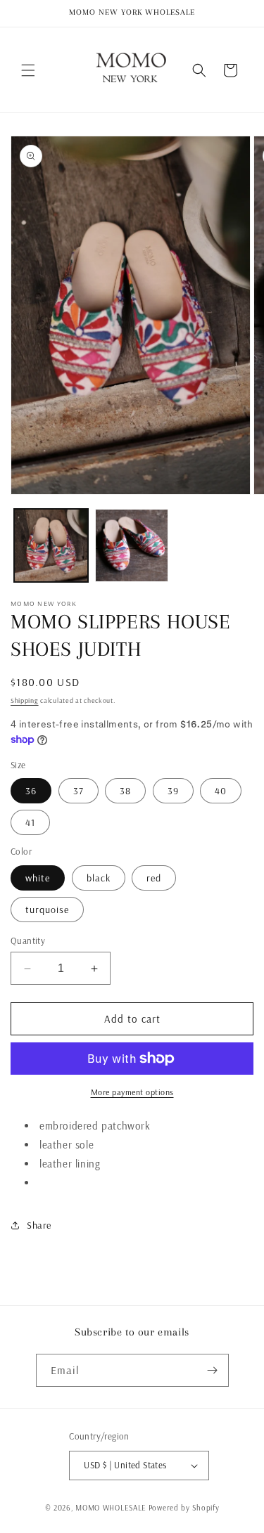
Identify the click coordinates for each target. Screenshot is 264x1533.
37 (78, 790)
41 (30, 822)
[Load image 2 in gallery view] (132, 546)
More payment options (132, 1092)
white (37, 878)
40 (221, 790)
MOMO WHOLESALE (110, 1508)
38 (125, 790)
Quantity (28, 940)
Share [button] (39, 1225)
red (153, 878)
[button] (28, 70)
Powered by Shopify (184, 1508)
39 (173, 790)
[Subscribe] (212, 1370)
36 (31, 790)
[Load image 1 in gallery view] (51, 546)
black (99, 878)
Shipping (25, 700)
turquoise (47, 909)
